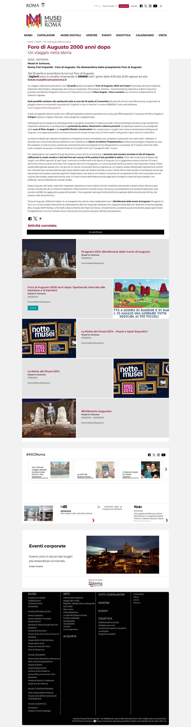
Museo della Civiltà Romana (41, 640)
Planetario (33, 708)
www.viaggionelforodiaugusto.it (44, 107)
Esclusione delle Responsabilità (116, 721)
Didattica (123, 35)
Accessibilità (69, 621)
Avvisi (136, 600)
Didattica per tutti (106, 625)
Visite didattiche (70, 612)
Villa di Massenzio (36, 649)
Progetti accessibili (107, 634)
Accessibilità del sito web (148, 721)
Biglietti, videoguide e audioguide (79, 603)
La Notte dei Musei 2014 (44, 371)
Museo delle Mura (36, 643)
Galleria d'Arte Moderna (39, 671)
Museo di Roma (35, 665)
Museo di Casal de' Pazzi (39, 646)
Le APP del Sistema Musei (84, 475)
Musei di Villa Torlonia (38, 683)
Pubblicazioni (34, 601)
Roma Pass (68, 609)
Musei (28, 35)
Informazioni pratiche (73, 598)
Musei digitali (71, 35)
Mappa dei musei (71, 601)
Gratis (33, 308)
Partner (137, 603)
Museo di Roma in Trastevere (41, 680)
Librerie (66, 626)
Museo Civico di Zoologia (39, 711)
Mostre (91, 35)
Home (30, 42)
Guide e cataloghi (71, 618)
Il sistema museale (36, 598)
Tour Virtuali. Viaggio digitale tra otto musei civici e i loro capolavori (39, 472)
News (136, 597)
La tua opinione (70, 629)
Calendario (145, 35)
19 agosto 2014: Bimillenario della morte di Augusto (115, 251)
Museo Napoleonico (37, 668)
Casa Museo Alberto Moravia (41, 692)
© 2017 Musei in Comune (82, 721)
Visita (163, 35)
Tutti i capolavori (111, 594)
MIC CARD (68, 606)
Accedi (134, 6)
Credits (133, 721)
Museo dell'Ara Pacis (37, 631)
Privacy (99, 721)
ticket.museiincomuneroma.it (47, 79)
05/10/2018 (148, 516)
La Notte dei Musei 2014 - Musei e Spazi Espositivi (114, 331)
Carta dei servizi (35, 603)
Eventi (106, 35)
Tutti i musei (108, 6)
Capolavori (46, 35)
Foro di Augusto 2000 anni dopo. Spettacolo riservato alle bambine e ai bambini (66, 289)
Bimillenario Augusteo (96, 411)
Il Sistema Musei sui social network (130, 474)
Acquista (124, 6)
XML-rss (163, 721)
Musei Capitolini (35, 615)
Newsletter (33, 606)
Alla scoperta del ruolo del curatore (76, 513)
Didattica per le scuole (108, 622)
